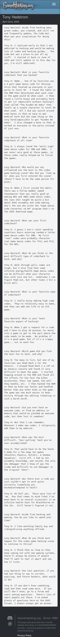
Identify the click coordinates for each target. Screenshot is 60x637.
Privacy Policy (24, 635)
